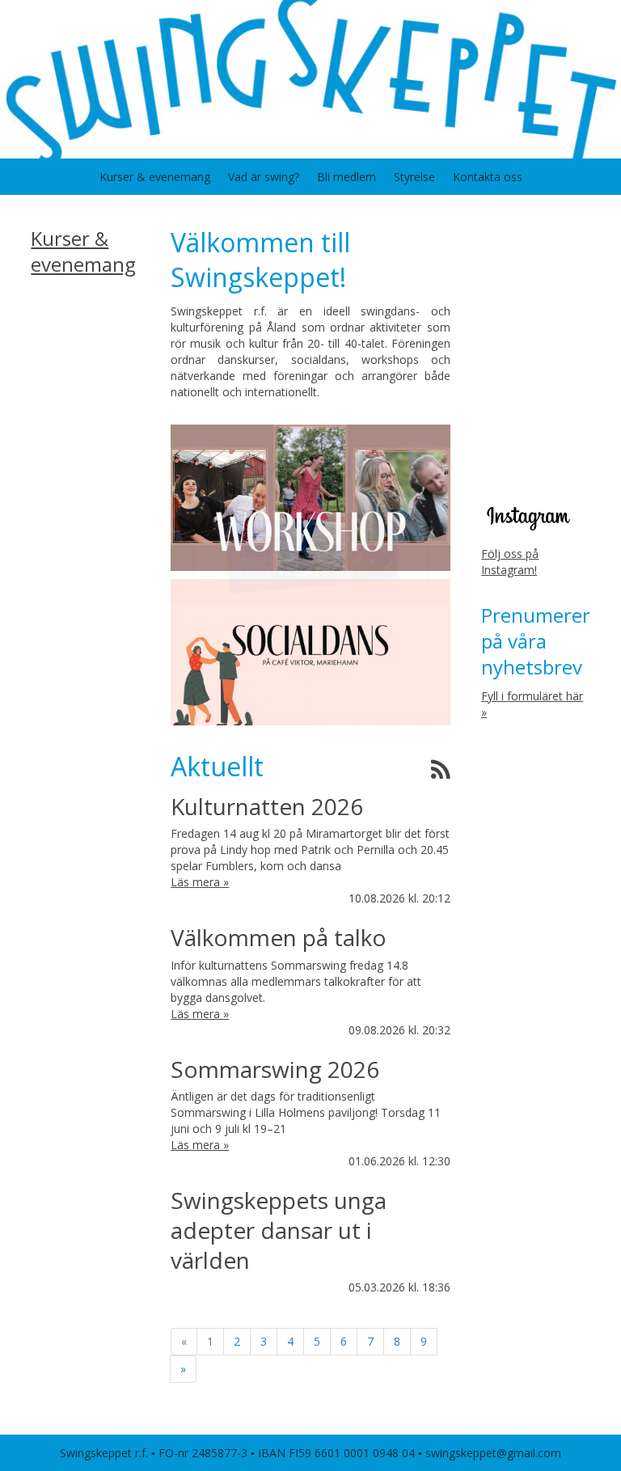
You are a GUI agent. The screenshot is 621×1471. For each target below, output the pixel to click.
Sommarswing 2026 (275, 1069)
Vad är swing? (263, 176)
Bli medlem (346, 176)
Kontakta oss (487, 176)
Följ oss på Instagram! (510, 561)
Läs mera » (200, 882)
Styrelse (414, 176)
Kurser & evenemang (154, 176)
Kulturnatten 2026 (267, 806)
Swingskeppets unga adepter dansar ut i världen (279, 1230)
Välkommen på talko (279, 937)
